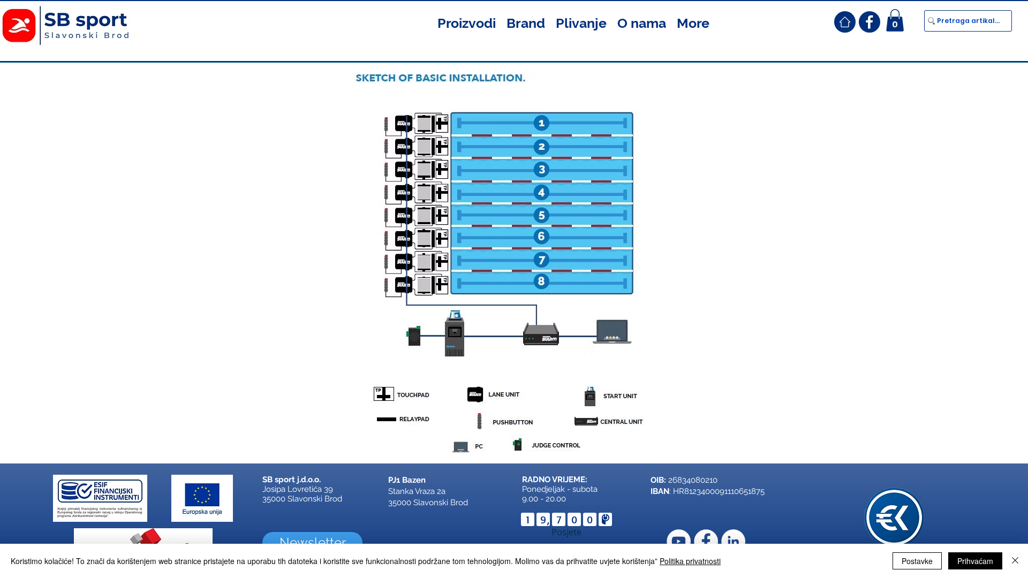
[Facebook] (706, 541)
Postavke (917, 561)
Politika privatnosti (690, 561)
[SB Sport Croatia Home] (845, 22)
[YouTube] (679, 541)
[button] (466, 22)
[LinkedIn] (733, 541)
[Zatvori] (1015, 560)
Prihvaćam (975, 561)
